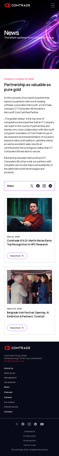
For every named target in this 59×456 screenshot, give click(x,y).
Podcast (8, 392)
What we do (9, 373)
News (7, 387)
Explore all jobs (11, 406)
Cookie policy (29, 436)
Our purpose (10, 382)
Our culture (9, 402)
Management (10, 377)
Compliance (29, 431)
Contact (8, 411)
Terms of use (29, 445)
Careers (8, 397)
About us (8, 368)
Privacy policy (29, 440)
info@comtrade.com (14, 361)
